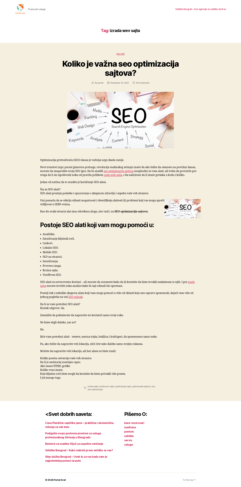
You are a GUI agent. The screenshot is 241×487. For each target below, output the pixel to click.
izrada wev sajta (106, 386)
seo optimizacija (95, 389)
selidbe (129, 436)
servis (128, 440)
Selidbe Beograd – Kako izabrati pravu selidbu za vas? (79, 450)
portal (100, 83)
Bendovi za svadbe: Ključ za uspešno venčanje (74, 443)
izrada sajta (93, 386)
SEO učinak (75, 297)
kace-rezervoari (134, 423)
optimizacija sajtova (141, 386)
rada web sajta (113, 175)
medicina (130, 427)
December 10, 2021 (120, 83)
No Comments (142, 83)
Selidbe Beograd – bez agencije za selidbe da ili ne (200, 9)
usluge (120, 54)
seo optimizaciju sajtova (119, 171)
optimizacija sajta (123, 386)
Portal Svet (60, 480)
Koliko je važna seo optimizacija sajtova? (120, 68)
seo (153, 386)
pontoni (129, 431)
